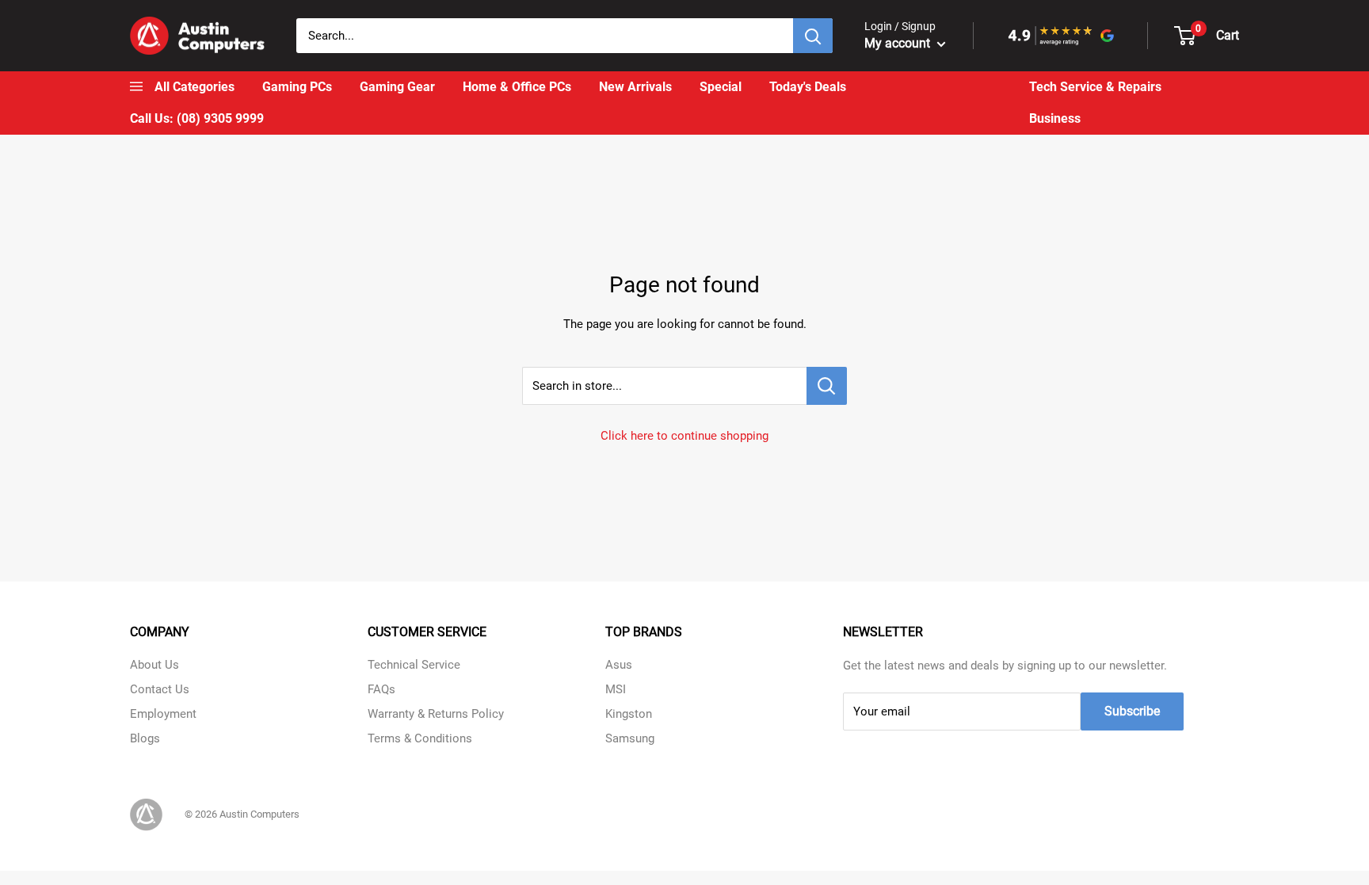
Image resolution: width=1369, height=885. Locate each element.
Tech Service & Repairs (1095, 87)
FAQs (381, 689)
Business (1055, 119)
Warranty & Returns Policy (436, 714)
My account (898, 43)
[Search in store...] (827, 386)
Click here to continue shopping (684, 436)
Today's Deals (807, 87)
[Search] (813, 35)
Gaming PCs (297, 87)
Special (721, 87)
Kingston (628, 714)
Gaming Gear (397, 87)
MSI (615, 689)
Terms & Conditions (420, 738)
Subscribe (1132, 711)
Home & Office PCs (517, 87)
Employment (163, 714)
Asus (618, 665)
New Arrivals (635, 87)
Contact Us (159, 689)
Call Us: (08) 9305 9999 (197, 119)
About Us (154, 665)
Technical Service (414, 665)
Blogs (145, 738)
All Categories (194, 87)
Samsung (629, 738)
